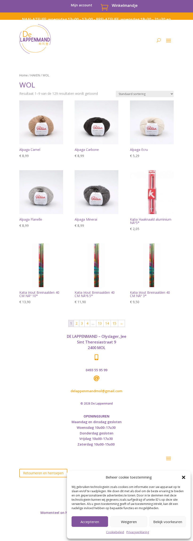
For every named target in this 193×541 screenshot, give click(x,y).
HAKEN (35, 75)
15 (114, 323)
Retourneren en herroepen (43, 473)
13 (100, 323)
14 (107, 323)
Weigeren (129, 521)
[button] (183, 477)
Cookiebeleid (115, 532)
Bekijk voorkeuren (167, 521)
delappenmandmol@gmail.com (96, 391)
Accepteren (89, 521)
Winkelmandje (125, 5)
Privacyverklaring (137, 532)
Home (23, 75)
